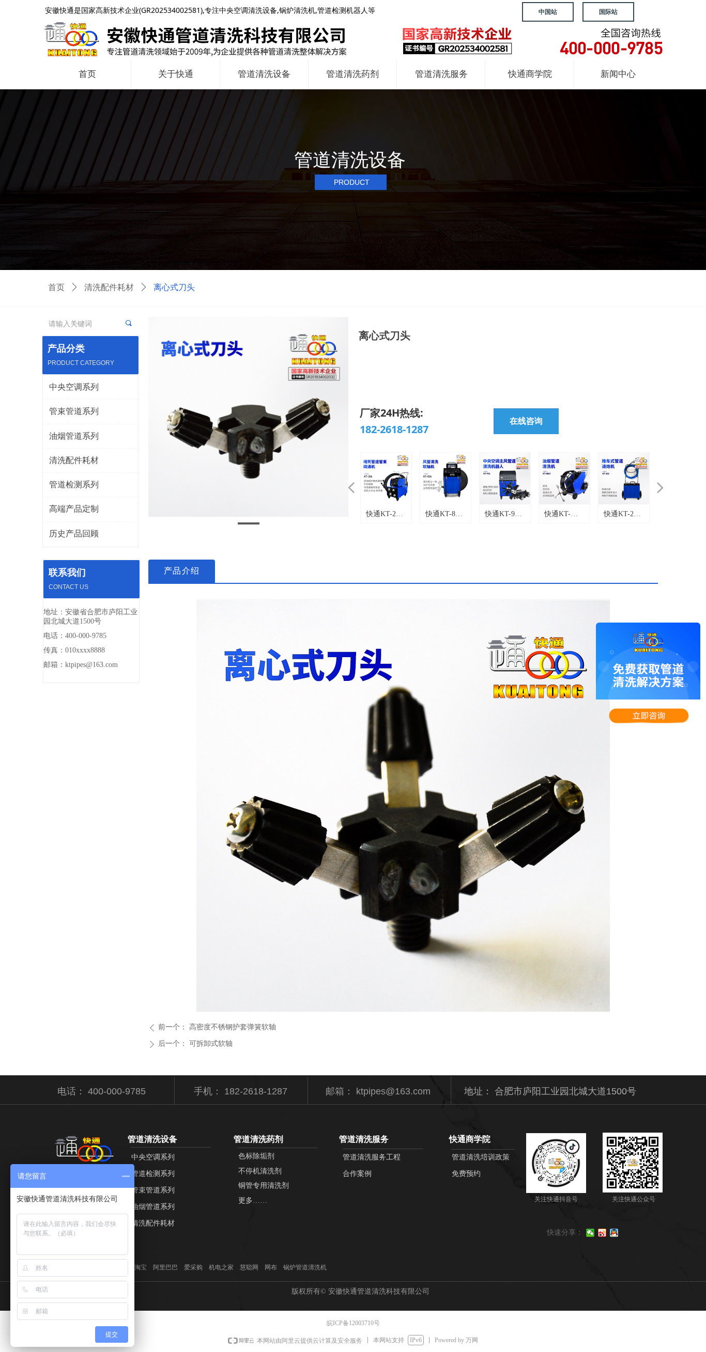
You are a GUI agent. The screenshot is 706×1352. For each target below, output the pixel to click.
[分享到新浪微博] (602, 1233)
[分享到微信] (590, 1233)
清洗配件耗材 (109, 287)
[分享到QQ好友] (614, 1233)
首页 (56, 287)
